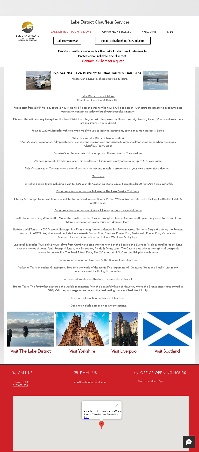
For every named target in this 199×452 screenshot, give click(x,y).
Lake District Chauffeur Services (100, 22)
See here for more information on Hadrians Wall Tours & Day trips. (98, 237)
